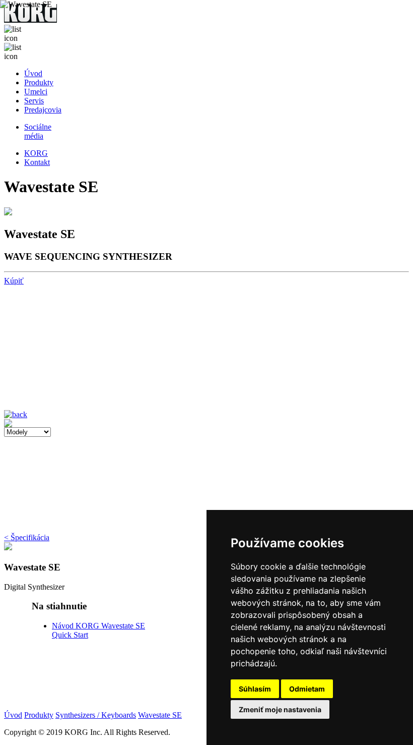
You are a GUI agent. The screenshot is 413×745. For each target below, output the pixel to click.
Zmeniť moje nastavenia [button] (280, 709)
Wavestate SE (160, 715)
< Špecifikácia (26, 537)
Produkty (38, 82)
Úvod (33, 73)
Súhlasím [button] (255, 688)
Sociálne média (37, 131)
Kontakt (37, 162)
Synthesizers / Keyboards (95, 715)
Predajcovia (42, 109)
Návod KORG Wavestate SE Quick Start (90, 520)
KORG (36, 153)
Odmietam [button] (307, 688)
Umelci (35, 91)
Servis (34, 100)
